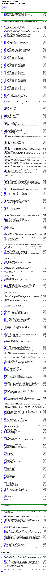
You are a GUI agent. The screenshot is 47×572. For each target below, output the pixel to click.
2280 (4, 35)
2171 (4, 328)
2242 (4, 418)
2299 (4, 49)
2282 (4, 37)
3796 (4, 116)
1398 (4, 454)
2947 (4, 342)
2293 (4, 22)
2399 (4, 85)
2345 (4, 437)
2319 (4, 228)
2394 (4, 81)
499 (4, 103)
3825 (4, 253)
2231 (4, 420)
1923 (4, 483)
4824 (4, 389)
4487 (4, 537)
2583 (4, 229)
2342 (4, 130)
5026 (4, 348)
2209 (4, 421)
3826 (4, 319)
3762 (4, 488)
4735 (4, 100)
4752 (4, 362)
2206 (1, 421)
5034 (4, 347)
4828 (4, 391)
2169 (4, 232)
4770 (4, 414)
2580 (4, 376)
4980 (4, 351)
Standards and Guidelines (5, 8)
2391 (4, 78)
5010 (4, 525)
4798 (4, 382)
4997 (4, 544)
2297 (4, 47)
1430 (4, 470)
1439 (4, 478)
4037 (4, 187)
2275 (4, 285)
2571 (4, 114)
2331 (4, 333)
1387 (4, 402)
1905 (4, 446)
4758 (4, 366)
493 (4, 155)
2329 (1, 332)
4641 (4, 520)
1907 (4, 448)
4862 (4, 188)
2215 (4, 180)
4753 (4, 363)
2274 (4, 284)
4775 (4, 367)
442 (4, 149)
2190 (4, 207)
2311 (4, 296)
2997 (4, 198)
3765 (4, 13)
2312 (4, 238)
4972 (4, 556)
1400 (4, 455)
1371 (4, 140)
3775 (4, 249)
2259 (4, 25)
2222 (4, 546)
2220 (4, 433)
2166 (4, 271)
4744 (4, 341)
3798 (4, 118)
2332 (4, 107)
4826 (4, 390)
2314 (4, 240)
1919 (4, 335)
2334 (4, 109)
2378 (4, 67)
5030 (4, 368)
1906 (4, 447)
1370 (4, 131)
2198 (4, 213)
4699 (4, 513)
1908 (4, 440)
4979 (4, 350)
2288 (4, 41)
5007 (4, 529)
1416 (4, 404)
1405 (4, 144)
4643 (4, 539)
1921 (4, 337)
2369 (4, 59)
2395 (4, 82)
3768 (4, 353)
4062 (4, 136)
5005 (4, 527)
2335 (4, 110)
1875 (4, 443)
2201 (4, 250)
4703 (4, 542)
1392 (4, 452)
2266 (4, 233)
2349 (4, 410)
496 (4, 160)
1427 (4, 467)
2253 (1, 25)
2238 (4, 397)
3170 (4, 125)
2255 (4, 279)
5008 (4, 530)
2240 (1, 96)
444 (4, 304)
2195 (4, 220)
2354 (1, 195)
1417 (4, 461)
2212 (1, 179)
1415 (4, 460)
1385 (4, 451)
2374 (4, 63)
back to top (2, 501)
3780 (4, 398)
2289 (4, 42)
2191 (4, 208)
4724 (4, 200)
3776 (4, 491)
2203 (4, 254)
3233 (4, 124)
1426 (4, 466)
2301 (4, 51)
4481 (4, 511)
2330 (4, 332)
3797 (4, 117)
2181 (4, 194)
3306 (4, 14)
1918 (4, 482)
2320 (4, 31)
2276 (4, 286)
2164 (4, 269)
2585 (4, 411)
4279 (4, 499)
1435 (4, 474)
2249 (4, 301)
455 (4, 248)
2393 (4, 80)
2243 (4, 96)
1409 (4, 236)
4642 (4, 521)
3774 (1, 249)
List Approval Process (4, 7)
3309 (4, 15)
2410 (4, 95)
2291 (4, 44)
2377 (4, 66)
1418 (4, 462)
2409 (4, 94)
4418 (4, 427)
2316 (4, 225)
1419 (4, 463)
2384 (4, 72)
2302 (4, 52)
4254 (4, 497)
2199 (4, 263)
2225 (4, 222)
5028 (4, 106)
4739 (4, 321)
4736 (4, 320)
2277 (4, 287)
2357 (4, 312)
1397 (4, 453)
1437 (4, 476)
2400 (4, 86)
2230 (4, 419)
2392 (4, 79)
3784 (4, 494)
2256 (4, 280)
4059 (4, 294)
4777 (4, 417)
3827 (1, 519)
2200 (4, 214)
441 (4, 148)
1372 (4, 141)
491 (4, 153)
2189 (4, 439)
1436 (4, 475)
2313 (4, 239)
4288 (4, 234)
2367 (4, 57)
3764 (4, 490)
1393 (4, 189)
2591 (4, 215)
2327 (4, 566)
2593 (4, 182)
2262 (4, 306)
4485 (4, 536)
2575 (4, 257)
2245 (4, 354)
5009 (4, 531)
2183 (4, 202)
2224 (4, 221)
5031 (4, 345)
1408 (4, 428)
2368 (4, 58)
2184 (4, 203)
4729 (4, 262)
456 (4, 152)
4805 (4, 383)
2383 (4, 71)
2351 (4, 325)
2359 (4, 314)
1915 (4, 438)
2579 (4, 375)
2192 (4, 209)
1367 (4, 444)
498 (4, 101)
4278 (4, 498)
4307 (4, 349)
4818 (4, 386)
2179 (4, 192)
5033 (4, 346)
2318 (4, 227)
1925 (4, 484)
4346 (4, 505)
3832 (4, 122)
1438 (4, 477)
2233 (1, 392)
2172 (4, 97)
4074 (4, 519)
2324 (4, 357)
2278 (4, 288)
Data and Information (4, 6)
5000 (4, 545)
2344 (4, 436)
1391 (4, 142)
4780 (4, 369)
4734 (4, 252)
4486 (4, 538)
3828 (4, 176)
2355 (4, 195)
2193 (4, 210)
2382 (4, 70)
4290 (4, 561)
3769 (4, 174)
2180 (4, 193)
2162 (4, 392)
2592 (4, 181)
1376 (4, 445)
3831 (4, 121)
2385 (4, 73)
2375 (4, 64)
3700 (4, 555)
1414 (4, 459)
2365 (4, 55)
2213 (4, 179)
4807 (4, 384)
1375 (4, 318)
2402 (4, 88)
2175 (4, 276)
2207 (4, 557)
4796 (4, 381)
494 (4, 157)
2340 (4, 399)
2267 (4, 300)
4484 (4, 535)
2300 (4, 50)
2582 (4, 327)
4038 (4, 522)
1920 (4, 336)
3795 (4, 115)
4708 (4, 21)
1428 (4, 468)
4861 (4, 133)
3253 (4, 218)
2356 (4, 311)
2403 (4, 89)
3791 (1, 115)
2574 (4, 486)
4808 (4, 385)
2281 (4, 36)
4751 (4, 361)
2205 (4, 562)
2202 (4, 251)
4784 (4, 378)
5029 (4, 370)
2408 (4, 93)
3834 (4, 183)
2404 (4, 90)
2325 (4, 563)
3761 (4, 199)
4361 (4, 528)
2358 (4, 313)
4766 (4, 413)
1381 (4, 132)
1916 (4, 481)
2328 (4, 567)
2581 (4, 326)
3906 (4, 496)
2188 (4, 206)
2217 (4, 430)
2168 (4, 274)
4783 (4, 377)
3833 (4, 123)
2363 (1, 22)
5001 (4, 543)
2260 (4, 26)
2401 (4, 87)
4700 (4, 532)
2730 (4, 171)
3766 (4, 317)
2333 (4, 108)
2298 (4, 48)
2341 (4, 129)
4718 (4, 184)
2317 (4, 226)
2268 (4, 334)
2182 (4, 201)
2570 (4, 113)
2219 (4, 432)
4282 (4, 293)
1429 (4, 469)
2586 (4, 412)
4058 (4, 172)
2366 (4, 56)
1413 (4, 407)
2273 (4, 283)
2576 (4, 259)
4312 (4, 569)
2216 (4, 429)
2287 (4, 40)
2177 (1, 191)
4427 (4, 425)
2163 (4, 268)
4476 (4, 516)
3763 (4, 489)
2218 (4, 431)
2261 (4, 27)
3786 (4, 295)
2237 (4, 396)
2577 (4, 237)
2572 (4, 374)
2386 (4, 74)
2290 (4, 43)
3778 (1, 219)
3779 (4, 219)
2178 (4, 191)
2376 (4, 65)
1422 (4, 143)
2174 (4, 329)
